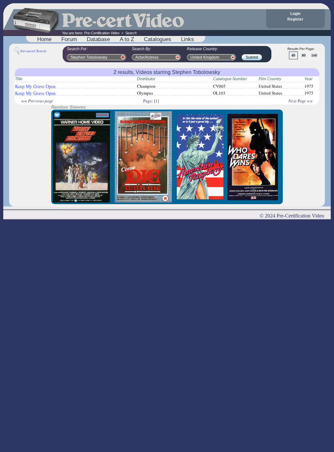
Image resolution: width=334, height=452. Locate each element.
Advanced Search (33, 50)
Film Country (270, 79)
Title (19, 79)
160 (314, 55)
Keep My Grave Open (35, 86)
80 (304, 55)
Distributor (146, 79)
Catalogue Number (230, 79)
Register (295, 19)
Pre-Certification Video (101, 33)
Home (44, 39)
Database (98, 39)
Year (308, 79)
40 (293, 55)
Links (187, 39)
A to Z (127, 39)
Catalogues (157, 39)
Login (295, 13)
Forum (69, 39)
